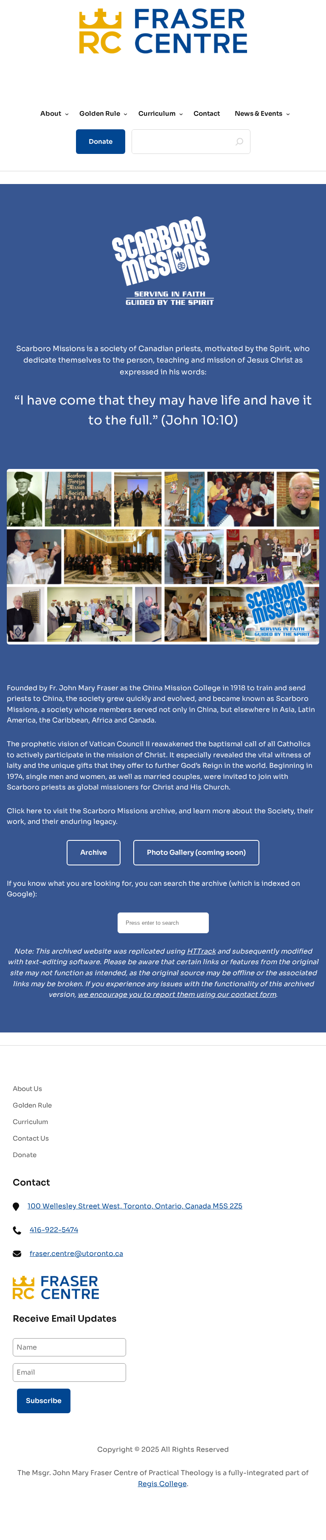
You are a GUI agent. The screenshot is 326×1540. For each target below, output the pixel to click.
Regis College (162, 1483)
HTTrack (201, 951)
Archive (93, 852)
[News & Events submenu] (288, 113)
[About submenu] (67, 113)
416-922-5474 (54, 1229)
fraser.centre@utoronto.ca (76, 1253)
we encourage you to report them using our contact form (177, 994)
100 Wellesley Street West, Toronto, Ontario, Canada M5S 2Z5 (135, 1206)
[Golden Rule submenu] (125, 113)
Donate (100, 141)
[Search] (239, 141)
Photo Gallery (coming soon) (196, 852)
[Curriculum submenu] (181, 113)
